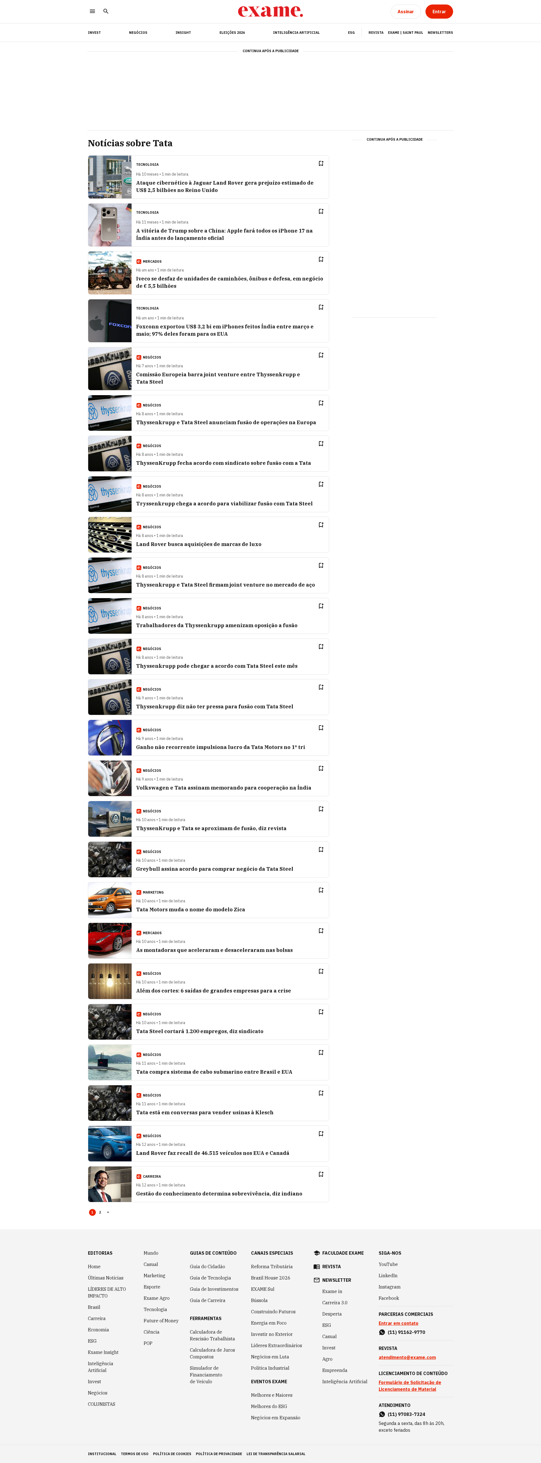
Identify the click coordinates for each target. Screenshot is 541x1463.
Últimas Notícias (105, 1278)
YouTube (388, 1264)
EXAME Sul (262, 1289)
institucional (102, 1454)
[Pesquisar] (105, 12)
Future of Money (161, 1320)
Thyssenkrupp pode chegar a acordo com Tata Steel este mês (217, 666)
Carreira (97, 1318)
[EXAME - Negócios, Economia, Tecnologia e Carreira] (270, 12)
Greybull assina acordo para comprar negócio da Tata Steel (214, 869)
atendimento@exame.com (407, 1357)
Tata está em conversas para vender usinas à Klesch (205, 1112)
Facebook (389, 1298)
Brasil (94, 1307)
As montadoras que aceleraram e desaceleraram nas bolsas (214, 950)
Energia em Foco (269, 1323)
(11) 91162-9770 (406, 1332)
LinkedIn (388, 1275)
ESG (351, 32)
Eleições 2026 (232, 32)
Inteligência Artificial (296, 32)
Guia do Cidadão (207, 1266)
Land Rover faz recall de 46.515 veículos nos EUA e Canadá (212, 1153)
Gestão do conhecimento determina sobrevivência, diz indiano (219, 1193)
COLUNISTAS (101, 1404)
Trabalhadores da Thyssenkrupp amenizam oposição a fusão (217, 625)
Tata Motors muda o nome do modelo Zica (190, 909)
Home (94, 1266)
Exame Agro (157, 1298)
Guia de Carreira (207, 1300)
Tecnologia (155, 1309)
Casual (151, 1264)
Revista (376, 32)
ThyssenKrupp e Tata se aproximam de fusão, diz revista (211, 828)
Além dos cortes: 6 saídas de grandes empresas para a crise (213, 990)
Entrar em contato (398, 1323)
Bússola (259, 1300)
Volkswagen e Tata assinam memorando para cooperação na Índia (223, 787)
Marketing (154, 1275)
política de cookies (172, 1454)
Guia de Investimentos (214, 1289)
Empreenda (334, 1370)
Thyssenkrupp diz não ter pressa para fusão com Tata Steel (214, 706)
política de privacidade (219, 1454)
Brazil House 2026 (271, 1278)
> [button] (108, 1212)
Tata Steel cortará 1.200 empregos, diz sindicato (199, 1031)
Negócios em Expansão (275, 1417)
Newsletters (440, 32)
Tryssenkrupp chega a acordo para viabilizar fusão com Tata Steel (224, 503)
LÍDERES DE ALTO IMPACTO (107, 1292)
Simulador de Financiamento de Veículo (206, 1374)
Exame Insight (103, 1352)
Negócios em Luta (270, 1357)
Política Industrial (270, 1368)
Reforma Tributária (272, 1266)
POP (148, 1343)
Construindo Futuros (273, 1311)
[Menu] (92, 12)
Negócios (138, 32)
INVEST (94, 32)
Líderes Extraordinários (276, 1345)
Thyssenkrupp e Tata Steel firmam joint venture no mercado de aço (225, 585)
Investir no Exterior (272, 1334)
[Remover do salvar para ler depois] (321, 163)
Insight (183, 32)
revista (331, 1266)
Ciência (151, 1332)
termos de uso (134, 1454)
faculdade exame (343, 1253)
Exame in (332, 1291)
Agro (327, 1359)
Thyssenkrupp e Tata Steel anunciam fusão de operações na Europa (226, 422)
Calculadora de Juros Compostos (212, 1353)
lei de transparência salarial (276, 1454)
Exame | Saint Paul (405, 32)
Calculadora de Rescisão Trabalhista (212, 1335)
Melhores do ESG (269, 1406)
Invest (94, 1381)
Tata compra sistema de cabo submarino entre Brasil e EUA (214, 1072)
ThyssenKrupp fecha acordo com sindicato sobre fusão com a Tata (223, 463)
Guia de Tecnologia (210, 1278)
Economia (98, 1329)
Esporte (152, 1287)
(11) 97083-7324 (406, 1414)
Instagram (390, 1287)
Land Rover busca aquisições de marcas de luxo (198, 544)
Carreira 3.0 (335, 1302)
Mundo (151, 1253)
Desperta (332, 1314)
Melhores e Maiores (271, 1395)
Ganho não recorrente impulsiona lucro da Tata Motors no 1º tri (220, 747)
